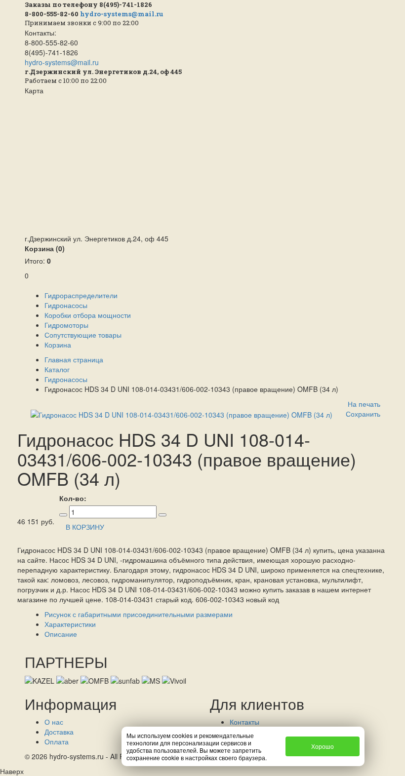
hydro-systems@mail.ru (121, 13)
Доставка (59, 732)
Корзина (45, 248)
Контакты (244, 722)
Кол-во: (72, 498)
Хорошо (322, 746)
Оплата (56, 741)
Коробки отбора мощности (87, 315)
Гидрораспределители (81, 295)
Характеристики (70, 624)
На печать (364, 404)
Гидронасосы (65, 305)
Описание (60, 634)
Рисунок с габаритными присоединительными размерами (138, 614)
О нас (53, 722)
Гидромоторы (66, 325)
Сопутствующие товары (83, 335)
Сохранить (363, 414)
